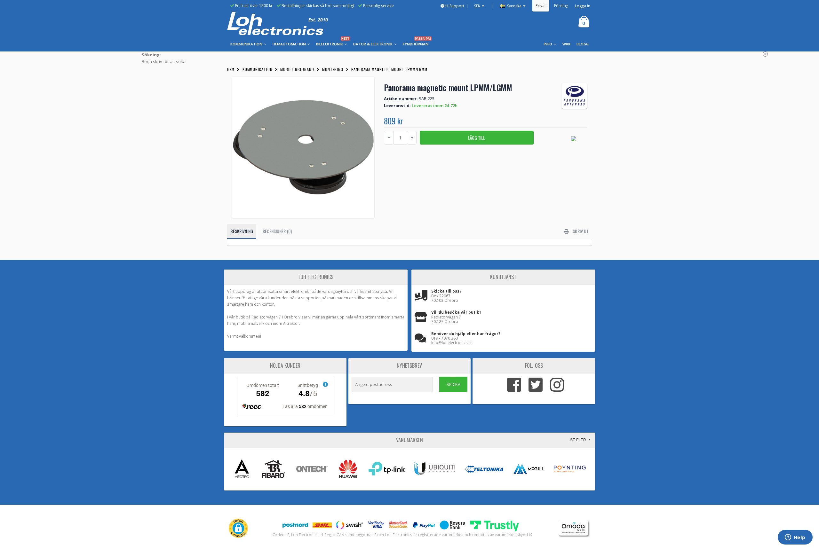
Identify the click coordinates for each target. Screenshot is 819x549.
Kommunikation (258, 69)
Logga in (582, 6)
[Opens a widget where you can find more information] (795, 538)
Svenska (513, 6)
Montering (332, 69)
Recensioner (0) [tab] (277, 231)
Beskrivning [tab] (241, 231)
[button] (238, 528)
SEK (477, 6)
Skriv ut (580, 231)
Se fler (578, 440)
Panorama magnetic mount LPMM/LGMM (389, 69)
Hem (231, 69)
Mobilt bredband (297, 69)
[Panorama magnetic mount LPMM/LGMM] (303, 147)
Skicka (453, 384)
